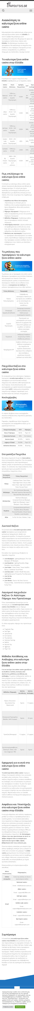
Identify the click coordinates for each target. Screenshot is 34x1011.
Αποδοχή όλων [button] (20, 1007)
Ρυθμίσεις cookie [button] (8, 1007)
